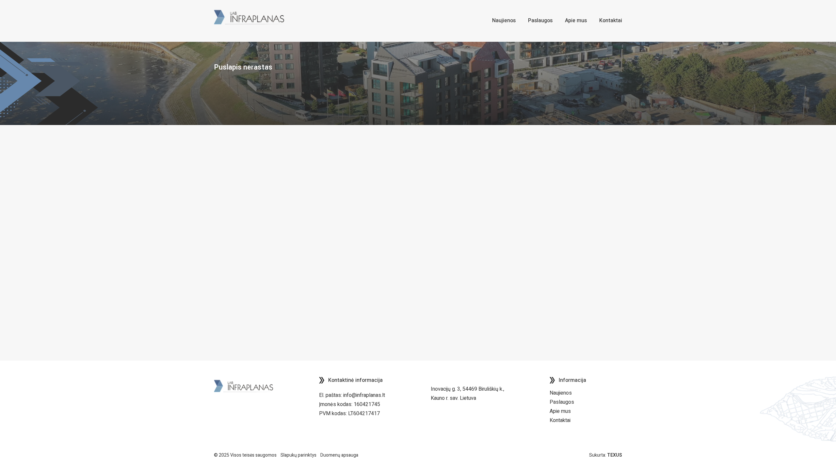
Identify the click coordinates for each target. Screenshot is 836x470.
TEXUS (614, 455)
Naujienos (561, 393)
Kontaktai (560, 420)
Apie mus (560, 411)
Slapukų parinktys (298, 455)
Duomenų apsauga (339, 455)
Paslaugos (562, 402)
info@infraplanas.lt (364, 395)
